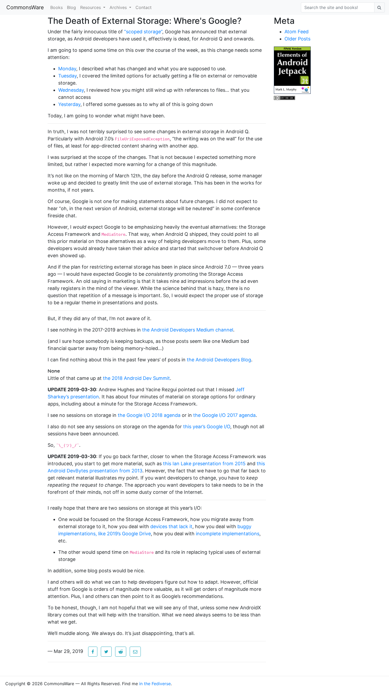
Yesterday (69, 104)
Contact (143, 7)
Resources (91, 7)
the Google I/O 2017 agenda (224, 415)
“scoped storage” (143, 31)
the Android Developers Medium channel (187, 330)
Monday (67, 68)
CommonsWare (25, 7)
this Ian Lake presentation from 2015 (204, 463)
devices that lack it (171, 526)
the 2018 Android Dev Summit (136, 378)
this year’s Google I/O (206, 426)
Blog (71, 7)
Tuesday (67, 76)
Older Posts (297, 39)
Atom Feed (296, 31)
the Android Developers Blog (219, 359)
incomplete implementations (227, 533)
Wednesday (71, 90)
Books (56, 7)
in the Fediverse (155, 683)
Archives (119, 7)
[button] (92, 652)
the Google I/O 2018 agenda (149, 415)
